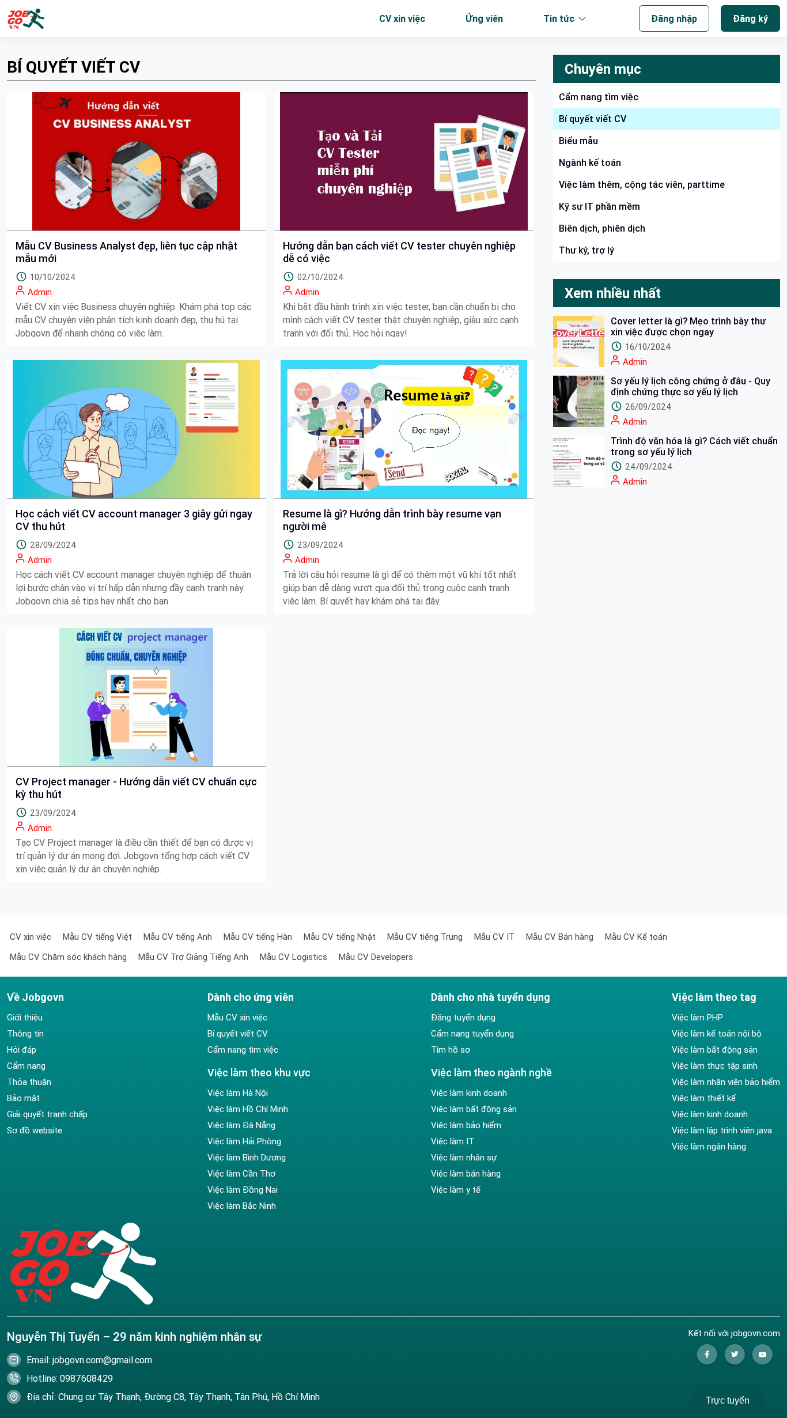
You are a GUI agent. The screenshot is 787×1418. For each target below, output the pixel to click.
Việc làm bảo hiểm (466, 1125)
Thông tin (25, 1033)
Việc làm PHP (697, 1017)
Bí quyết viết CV (592, 119)
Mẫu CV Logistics (293, 956)
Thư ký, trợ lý (586, 250)
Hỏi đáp (21, 1050)
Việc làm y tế (455, 1190)
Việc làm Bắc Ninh (241, 1206)
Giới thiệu (25, 1017)
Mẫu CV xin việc (237, 1017)
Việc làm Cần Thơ (241, 1174)
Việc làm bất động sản (474, 1109)
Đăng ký (750, 18)
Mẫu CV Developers (376, 956)
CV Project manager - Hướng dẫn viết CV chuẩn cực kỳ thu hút (136, 788)
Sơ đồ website (34, 1130)
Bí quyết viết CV (237, 1033)
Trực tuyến (728, 1400)
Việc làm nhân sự (464, 1157)
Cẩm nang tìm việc (598, 97)
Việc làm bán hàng (466, 1174)
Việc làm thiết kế (704, 1098)
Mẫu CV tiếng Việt (97, 936)
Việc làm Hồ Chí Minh (247, 1109)
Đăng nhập (674, 18)
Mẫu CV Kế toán (636, 936)
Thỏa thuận (29, 1082)
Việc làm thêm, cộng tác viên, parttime (642, 184)
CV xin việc (402, 18)
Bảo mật (23, 1098)
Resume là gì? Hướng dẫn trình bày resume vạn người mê (392, 520)
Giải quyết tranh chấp (47, 1114)
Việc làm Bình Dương (246, 1157)
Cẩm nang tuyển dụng (472, 1033)
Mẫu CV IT (494, 936)
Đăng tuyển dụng (463, 1017)
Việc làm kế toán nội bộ (717, 1033)
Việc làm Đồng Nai (242, 1190)
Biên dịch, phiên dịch (602, 228)
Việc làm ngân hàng (709, 1146)
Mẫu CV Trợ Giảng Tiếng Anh (193, 956)
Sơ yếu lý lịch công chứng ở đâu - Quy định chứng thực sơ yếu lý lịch (690, 387)
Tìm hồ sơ (450, 1050)
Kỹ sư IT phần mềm (599, 206)
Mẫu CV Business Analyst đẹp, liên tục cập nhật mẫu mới (126, 252)
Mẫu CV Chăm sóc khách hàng (68, 956)
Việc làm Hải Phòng (244, 1141)
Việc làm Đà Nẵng (241, 1125)
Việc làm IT (452, 1141)
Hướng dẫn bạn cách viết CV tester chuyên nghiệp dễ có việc (399, 252)
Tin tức (558, 18)
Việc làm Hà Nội (237, 1093)
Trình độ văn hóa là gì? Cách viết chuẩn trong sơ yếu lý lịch (694, 446)
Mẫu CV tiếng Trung (425, 936)
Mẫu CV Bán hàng (559, 936)
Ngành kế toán (590, 162)
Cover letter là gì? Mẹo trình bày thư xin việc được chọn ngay (688, 327)
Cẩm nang (26, 1066)
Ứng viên (484, 18)
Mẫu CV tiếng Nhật (340, 936)
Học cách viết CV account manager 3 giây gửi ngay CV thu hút (134, 520)
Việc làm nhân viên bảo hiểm (726, 1082)
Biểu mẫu (578, 140)
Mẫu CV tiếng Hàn (258, 936)
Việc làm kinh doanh (469, 1093)
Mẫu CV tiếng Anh (177, 936)
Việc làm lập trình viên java (722, 1130)
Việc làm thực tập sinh (715, 1066)
